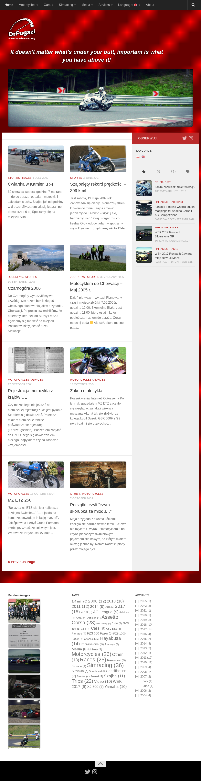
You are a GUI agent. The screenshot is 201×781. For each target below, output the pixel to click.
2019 (143, 620)
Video (103, 681)
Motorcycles (27, 4)
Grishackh (91, 638)
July (145, 681)
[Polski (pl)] (138, 156)
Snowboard (97, 671)
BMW (117, 623)
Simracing (66, 4)
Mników (95, 649)
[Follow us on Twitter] (184, 138)
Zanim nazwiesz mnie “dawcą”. (175, 187)
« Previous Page (21, 562)
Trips (82, 681)
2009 (143, 667)
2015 (143, 638)
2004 (143, 695)
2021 (143, 610)
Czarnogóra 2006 (24, 288)
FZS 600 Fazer (99, 633)
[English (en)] (143, 156)
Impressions (92, 644)
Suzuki (96, 676)
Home (9, 4)
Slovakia (80, 671)
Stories (14, 177)
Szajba (114, 676)
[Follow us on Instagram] (190, 138)
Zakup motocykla (86, 390)
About (150, 4)
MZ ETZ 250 (19, 500)
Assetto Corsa (95, 619)
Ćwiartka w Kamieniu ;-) (30, 184)
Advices (104, 4)
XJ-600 (95, 687)
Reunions (116, 660)
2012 (143, 653)
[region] (100, 98)
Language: (126, 4)
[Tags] (187, 172)
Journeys (15, 276)
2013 (143, 648)
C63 (85, 628)
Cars (47, 4)
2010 (115, 601)
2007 (143, 676)
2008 (97, 601)
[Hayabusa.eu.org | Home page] (22, 29)
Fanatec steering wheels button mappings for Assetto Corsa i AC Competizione (175, 211)
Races (26, 177)
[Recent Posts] (158, 172)
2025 (143, 601)
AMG (81, 617)
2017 (143, 629)
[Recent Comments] (173, 172)
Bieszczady (103, 623)
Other (75, 493)
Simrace (79, 666)
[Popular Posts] (143, 172)
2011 (80, 606)
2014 (97, 606)
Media (85, 4)
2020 (143, 615)
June (146, 686)
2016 (109, 606)
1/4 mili (79, 601)
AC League (106, 612)
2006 (143, 690)
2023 (143, 605)
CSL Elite (113, 628)
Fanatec (79, 633)
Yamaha (115, 686)
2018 (86, 612)
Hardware (177, 202)
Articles (94, 617)
